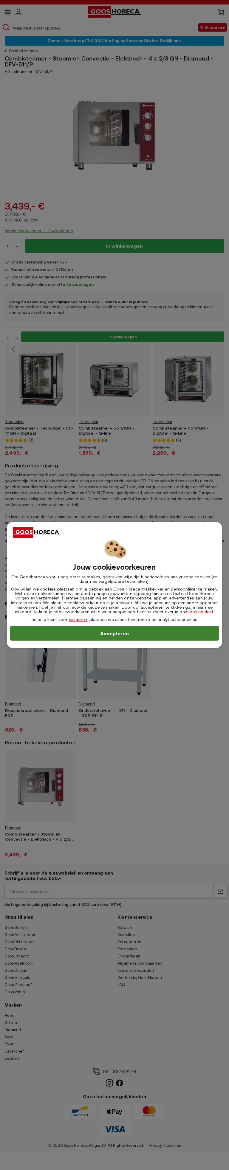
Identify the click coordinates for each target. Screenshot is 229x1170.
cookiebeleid (200, 611)
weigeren (78, 619)
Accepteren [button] (114, 633)
